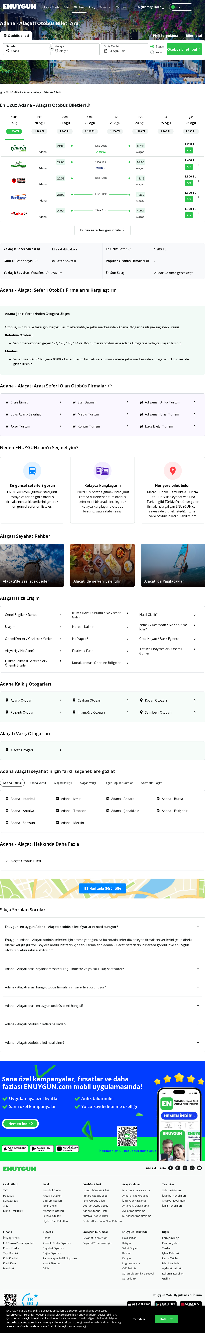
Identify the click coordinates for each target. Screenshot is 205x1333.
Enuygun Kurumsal (95, 1232)
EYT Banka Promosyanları (18, 1243)
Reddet (66, 1322)
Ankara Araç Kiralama (135, 1195)
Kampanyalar (170, 1243)
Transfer (168, 1184)
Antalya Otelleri (52, 1195)
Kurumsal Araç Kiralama (136, 1216)
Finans (7, 1232)
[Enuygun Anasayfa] (19, 7)
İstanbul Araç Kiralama (136, 1190)
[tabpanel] (102, 50)
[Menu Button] (181, 7)
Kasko (46, 1238)
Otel (46, 1184)
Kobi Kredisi (10, 1258)
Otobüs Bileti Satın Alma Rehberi (102, 1221)
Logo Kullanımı (131, 1263)
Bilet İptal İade (171, 1263)
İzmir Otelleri (50, 1205)
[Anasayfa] (1, 92)
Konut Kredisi (11, 1248)
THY (5, 1190)
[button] (102, 888)
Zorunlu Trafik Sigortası (57, 1243)
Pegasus (8, 1195)
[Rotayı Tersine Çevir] (51, 49)
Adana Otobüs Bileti (95, 1211)
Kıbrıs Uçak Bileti (13, 1211)
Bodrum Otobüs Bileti (95, 1205)
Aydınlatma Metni (172, 1268)
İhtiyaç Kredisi (11, 1238)
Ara (189, 150)
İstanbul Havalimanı (174, 1195)
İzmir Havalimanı (172, 1205)
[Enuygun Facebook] (170, 1169)
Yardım (166, 1248)
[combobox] (29, 51)
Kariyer (126, 1258)
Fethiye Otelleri (52, 1216)
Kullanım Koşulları (173, 1273)
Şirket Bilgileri (130, 1248)
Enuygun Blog (170, 1238)
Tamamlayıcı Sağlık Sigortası (60, 1258)
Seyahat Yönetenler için (97, 1243)
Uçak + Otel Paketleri (55, 1221)
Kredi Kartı (9, 1263)
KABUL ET (166, 1319)
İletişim (126, 1243)
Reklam (126, 1253)
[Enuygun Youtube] (199, 1169)
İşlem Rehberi (170, 1253)
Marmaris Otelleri (53, 1211)
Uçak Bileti (10, 1184)
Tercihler (139, 1319)
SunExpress (10, 1200)
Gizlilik (166, 1278)
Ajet (5, 1205)
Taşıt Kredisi (10, 1253)
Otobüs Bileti (13, 92)
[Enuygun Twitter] (185, 1169)
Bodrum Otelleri (52, 1200)
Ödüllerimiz (129, 1268)
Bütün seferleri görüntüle (100, 230)
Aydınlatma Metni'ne (20, 1322)
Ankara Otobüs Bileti (95, 1195)
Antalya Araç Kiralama (135, 1205)
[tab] (16, 35)
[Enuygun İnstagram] (177, 1169)
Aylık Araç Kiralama (133, 1211)
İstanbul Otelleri (52, 1190)
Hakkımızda (129, 1238)
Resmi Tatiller (170, 1258)
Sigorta (48, 1232)
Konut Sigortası (52, 1263)
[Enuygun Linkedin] (192, 1169)
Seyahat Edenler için (95, 1238)
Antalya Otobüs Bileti (95, 1216)
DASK (46, 1268)
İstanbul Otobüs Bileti (96, 1190)
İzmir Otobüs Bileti (94, 1200)
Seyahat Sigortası (53, 1248)
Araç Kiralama (131, 1184)
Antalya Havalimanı (174, 1200)
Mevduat (8, 1268)
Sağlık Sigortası (52, 1253)
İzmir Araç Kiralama (134, 1200)
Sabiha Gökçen (171, 1190)
